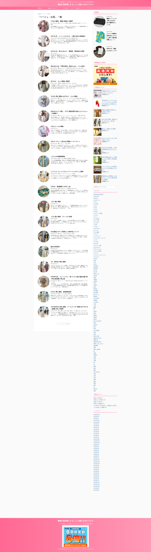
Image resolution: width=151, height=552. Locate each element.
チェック (96, 230)
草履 (95, 360)
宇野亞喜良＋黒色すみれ (72, 68)
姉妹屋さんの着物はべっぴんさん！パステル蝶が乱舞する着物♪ (109, 177)
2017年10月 (97, 422)
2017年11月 (96, 420)
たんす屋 (96, 203)
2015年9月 (96, 465)
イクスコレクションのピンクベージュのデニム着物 (67, 171)
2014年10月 (97, 486)
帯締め (95, 317)
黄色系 (95, 389)
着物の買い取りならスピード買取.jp (75, 526)
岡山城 (70, 280)
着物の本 (40, 8)
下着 (95, 260)
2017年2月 (96, 435)
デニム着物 (72, 173)
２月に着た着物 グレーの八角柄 (61, 216)
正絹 (95, 328)
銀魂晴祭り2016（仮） (72, 188)
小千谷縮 (96, 302)
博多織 (95, 288)
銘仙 (95, 381)
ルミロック (96, 256)
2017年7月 (96, 427)
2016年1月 (96, 457)
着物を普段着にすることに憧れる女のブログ (75, 4)
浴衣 (67, 38)
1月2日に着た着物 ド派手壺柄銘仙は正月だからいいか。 (109, 149)
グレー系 (96, 222)
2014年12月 (97, 482)
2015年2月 (96, 478)
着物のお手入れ (97, 338)
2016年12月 (97, 439)
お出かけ (96, 198)
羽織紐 (95, 355)
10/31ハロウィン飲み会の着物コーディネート (65, 141)
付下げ (95, 264)
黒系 (95, 390)
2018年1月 (96, 418)
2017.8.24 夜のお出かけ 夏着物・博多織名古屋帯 (67, 51)
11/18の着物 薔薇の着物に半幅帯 (62, 21)
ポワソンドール (97, 249)
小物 (95, 304)
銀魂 (95, 379)
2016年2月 (96, 456)
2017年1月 (96, 437)
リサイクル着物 (63, 293)
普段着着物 (74, 23)
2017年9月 (96, 423)
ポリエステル (97, 247)
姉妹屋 (95, 300)
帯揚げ (95, 311)
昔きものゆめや (97, 321)
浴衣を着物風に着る (73, 38)
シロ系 (95, 224)
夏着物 (64, 38)
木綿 (95, 322)
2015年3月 (96, 476)
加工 (66, 143)
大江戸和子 (96, 298)
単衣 (95, 287)
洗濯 (95, 332)
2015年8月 (96, 467)
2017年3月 (96, 433)
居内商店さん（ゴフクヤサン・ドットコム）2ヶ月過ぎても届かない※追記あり (109, 102)
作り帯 (95, 270)
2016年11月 (96, 440)
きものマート (97, 200)
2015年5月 (96, 473)
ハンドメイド (97, 236)
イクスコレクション (64, 173)
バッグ (95, 239)
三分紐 (95, 258)
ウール (95, 217)
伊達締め (96, 268)
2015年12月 (97, 459)
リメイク (96, 253)
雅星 (52, 24)
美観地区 (70, 293)
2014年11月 (96, 484)
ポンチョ (71, 98)
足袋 (95, 377)
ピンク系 (96, 241)
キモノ (61, 233)
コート (66, 98)
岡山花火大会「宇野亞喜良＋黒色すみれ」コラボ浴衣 (68, 66)
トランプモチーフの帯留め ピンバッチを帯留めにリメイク (110, 168)
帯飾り (95, 319)
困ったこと (96, 294)
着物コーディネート (52, 8)
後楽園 (75, 280)
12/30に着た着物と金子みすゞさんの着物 (64, 96)
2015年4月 (96, 474)
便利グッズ (96, 273)
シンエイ (96, 226)
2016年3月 (96, 454)
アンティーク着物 (64, 23)
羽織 (95, 353)
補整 (95, 366)
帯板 (95, 313)
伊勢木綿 (96, 266)
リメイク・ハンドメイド (100, 254)
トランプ (96, 234)
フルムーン (62, 115)
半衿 (95, 283)
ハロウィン (62, 143)
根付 (95, 326)
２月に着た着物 (56, 201)
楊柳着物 (69, 158)
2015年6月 (96, 471)
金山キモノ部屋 (70, 233)
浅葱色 (73, 158)
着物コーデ (72, 310)
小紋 (95, 305)
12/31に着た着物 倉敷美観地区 (61, 292)
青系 (95, 385)
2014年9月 (96, 488)
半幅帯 (69, 23)
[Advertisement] (107, 503)
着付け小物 (96, 336)
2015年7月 (96, 469)
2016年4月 (96, 452)
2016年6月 (96, 448)
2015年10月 (97, 463)
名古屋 (65, 233)
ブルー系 (96, 243)
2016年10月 (97, 442)
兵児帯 (95, 275)
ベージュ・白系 (97, 245)
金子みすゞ (74, 83)
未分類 (95, 324)
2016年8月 (96, 444)
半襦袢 (95, 285)
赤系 (95, 375)
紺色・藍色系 (97, 349)
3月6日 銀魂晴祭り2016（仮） (61, 186)
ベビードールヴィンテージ (71, 115)
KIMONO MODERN (98, 194)
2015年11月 (96, 461)
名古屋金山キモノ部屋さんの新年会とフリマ (65, 231)
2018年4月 (96, 416)
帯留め (95, 315)
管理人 (77, 8)
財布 (95, 373)
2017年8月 (96, 425)
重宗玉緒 (83, 115)
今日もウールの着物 (57, 126)
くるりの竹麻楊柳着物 (58, 156)
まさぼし (96, 211)
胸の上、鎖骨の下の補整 (109, 128)
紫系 (95, 347)
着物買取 (96, 345)
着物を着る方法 (97, 341)
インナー (96, 215)
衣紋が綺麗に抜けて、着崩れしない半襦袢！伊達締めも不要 (109, 158)
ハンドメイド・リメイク (100, 237)
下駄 (95, 262)
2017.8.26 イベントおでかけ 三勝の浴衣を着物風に (68, 36)
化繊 (95, 277)
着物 (82, 68)
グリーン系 (96, 220)
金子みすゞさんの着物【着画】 (61, 81)
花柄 (95, 356)
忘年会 (65, 310)
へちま (95, 209)
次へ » (68, 323)
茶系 (95, 358)
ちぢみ (95, 207)
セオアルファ (63, 68)
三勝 (61, 38)
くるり (61, 158)
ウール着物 (96, 219)
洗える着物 (62, 83)
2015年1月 (96, 480)
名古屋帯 (96, 290)
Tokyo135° (96, 196)
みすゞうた (62, 98)
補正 (95, 368)
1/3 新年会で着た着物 (58, 262)
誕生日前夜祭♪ (55, 246)
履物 (95, 307)
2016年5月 (96, 450)
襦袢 (95, 370)
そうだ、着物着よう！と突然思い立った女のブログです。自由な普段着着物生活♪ (75, 523)
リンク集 (65, 8)
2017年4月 (96, 431)
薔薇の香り (78, 310)
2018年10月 (97, 414)
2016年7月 (96, 446)
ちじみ (95, 205)
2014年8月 (96, 490)
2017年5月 (96, 429)
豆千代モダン (69, 83)
